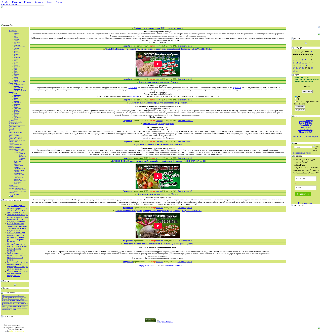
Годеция (4, 299)
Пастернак (17, 52)
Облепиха (17, 111)
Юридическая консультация (17, 140)
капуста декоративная (8, 300)
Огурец (16, 51)
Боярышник (17, 95)
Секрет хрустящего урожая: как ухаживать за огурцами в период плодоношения (17, 227)
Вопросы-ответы (14, 135)
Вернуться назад (146, 265)
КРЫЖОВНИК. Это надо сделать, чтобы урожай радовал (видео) (142, 161)
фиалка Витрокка (7, 308)
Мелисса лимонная (19, 46)
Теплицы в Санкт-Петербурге (22, 155)
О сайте (5, 2)
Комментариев (184, 46)
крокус (12, 302)
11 (300, 62)
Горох (15, 36)
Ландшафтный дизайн (15, 122)
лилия (16, 302)
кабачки (22, 299)
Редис (15, 60)
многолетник (6, 303)
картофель (19, 300)
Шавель (16, 80)
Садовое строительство (18, 172)
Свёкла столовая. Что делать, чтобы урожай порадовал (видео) (144, 211)
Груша (15, 99)
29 (312, 68)
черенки (13, 309)
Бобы (15, 34)
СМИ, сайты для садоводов (18, 178)
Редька (16, 61)
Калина (16, 107)
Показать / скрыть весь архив (305, 136)
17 (297, 65)
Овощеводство (13, 31)
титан (19, 306)
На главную (12, 30)
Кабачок (16, 39)
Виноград (17, 96)
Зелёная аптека (13, 134)
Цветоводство (13, 83)
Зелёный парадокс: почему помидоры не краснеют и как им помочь (16, 256)
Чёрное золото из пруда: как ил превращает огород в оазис (17, 273)
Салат (15, 63)
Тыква (15, 69)
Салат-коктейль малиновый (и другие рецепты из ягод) (154, 103)
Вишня (16, 98)
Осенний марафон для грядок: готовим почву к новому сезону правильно (17, 247)
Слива (15, 116)
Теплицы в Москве (22, 158)
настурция (19, 303)
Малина (16, 110)
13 (306, 62)
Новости (11, 129)
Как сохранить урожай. (173, 28)
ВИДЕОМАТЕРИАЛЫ (202, 49)
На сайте (16, 194)
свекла (177, 211)
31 (297, 71)
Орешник (16, 113)
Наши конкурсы (13, 131)
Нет (299, 99)
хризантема (23, 308)
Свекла (16, 64)
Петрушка (17, 57)
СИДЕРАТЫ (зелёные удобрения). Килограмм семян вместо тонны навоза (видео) (142, 49)
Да (298, 96)
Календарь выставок (20, 189)
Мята (15, 49)
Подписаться (303, 194)
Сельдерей (17, 66)
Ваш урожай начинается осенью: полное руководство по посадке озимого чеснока (17, 265)
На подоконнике (13, 123)
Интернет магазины (19, 180)
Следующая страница (173, 265)
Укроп (15, 70)
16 (294, 65)
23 (294, 68)
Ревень (16, 58)
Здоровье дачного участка (17, 125)
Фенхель (16, 74)
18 (300, 65)
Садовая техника (19, 170)
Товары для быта (19, 174)
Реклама (59, 2)
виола (12, 297)
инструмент (15, 299)
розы (22, 305)
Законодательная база (15, 138)
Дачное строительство (15, 132)
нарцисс (12, 303)
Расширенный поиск (302, 153)
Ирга (15, 105)
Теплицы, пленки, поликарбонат (19, 151)
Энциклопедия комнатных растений (20, 89)
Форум (49, 2)
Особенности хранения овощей (148, 28)
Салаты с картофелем (149, 82)
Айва (15, 93)
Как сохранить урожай (15, 128)
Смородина (17, 117)
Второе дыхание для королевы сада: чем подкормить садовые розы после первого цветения (16, 237)
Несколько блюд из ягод (154, 124)
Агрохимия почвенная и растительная (152, 144)
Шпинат (16, 78)
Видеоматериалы (14, 186)
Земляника (17, 104)
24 (297, 68)
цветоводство (6, 309)
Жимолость (17, 102)
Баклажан (16, 33)
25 (300, 68)
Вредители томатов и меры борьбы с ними (143, 244)
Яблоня (16, 119)
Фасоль (16, 72)
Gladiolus (5, 296)
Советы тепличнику (19, 81)
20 (306, 65)
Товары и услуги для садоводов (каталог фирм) (16, 148)
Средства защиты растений (19, 166)
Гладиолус (23, 297)
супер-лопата (13, 306)
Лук (15, 43)
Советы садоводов (14, 126)
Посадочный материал (17, 161)
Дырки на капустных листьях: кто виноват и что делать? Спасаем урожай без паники (17, 209)
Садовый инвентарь (19, 168)
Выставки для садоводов (16, 188)
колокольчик (5, 302)
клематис (25, 300)
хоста (18, 308)
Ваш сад (11, 92)
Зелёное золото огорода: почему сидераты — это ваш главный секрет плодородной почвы (17, 218)
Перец (15, 55)
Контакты (39, 2)
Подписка (16, 2)
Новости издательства (15, 137)
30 (294, 71)
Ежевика (16, 101)
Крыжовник (17, 108)
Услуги (16, 176)
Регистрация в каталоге (18, 182)
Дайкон (16, 37)
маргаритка (21, 302)
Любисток (17, 45)
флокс (14, 308)
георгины (17, 297)
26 (303, 68)
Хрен (15, 75)
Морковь (16, 48)
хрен (169, 194)
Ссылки (11, 185)
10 (297, 62)
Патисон (16, 54)
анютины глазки (13, 296)
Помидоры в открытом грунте (11, 305)
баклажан (21, 296)
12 (303, 62)
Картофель (17, 42)
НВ (23, 303)
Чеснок (16, 77)
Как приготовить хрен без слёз (152, 194)
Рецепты (11, 143)
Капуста (16, 40)
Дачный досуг (13, 141)
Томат (15, 67)
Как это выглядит (305, 203)
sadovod (159, 46)
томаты (23, 306)
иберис (10, 299)
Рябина (16, 114)
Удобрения (12, 120)
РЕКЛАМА (12, 192)
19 (303, 65)
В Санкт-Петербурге (20, 191)
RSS (12, 196)
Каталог (27, 2)
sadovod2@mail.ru (16, 331)
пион (26, 303)
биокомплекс (6, 297)
